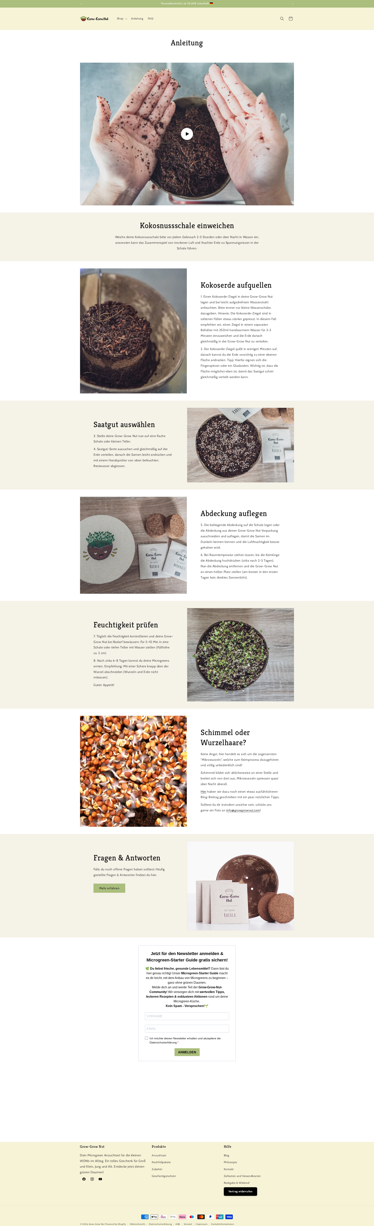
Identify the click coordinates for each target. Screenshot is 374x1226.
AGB (178, 1223)
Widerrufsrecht (137, 1223)
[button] (122, 18)
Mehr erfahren (109, 888)
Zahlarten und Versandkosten (242, 1176)
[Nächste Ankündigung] (292, 3)
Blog (226, 1155)
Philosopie (230, 1162)
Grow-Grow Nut (97, 1224)
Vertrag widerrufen (240, 1191)
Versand (188, 1223)
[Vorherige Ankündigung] (81, 3)
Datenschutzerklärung (160, 1223)
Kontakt (229, 1169)
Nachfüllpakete (161, 1162)
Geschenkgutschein (164, 1176)
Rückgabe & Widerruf (237, 1183)
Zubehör (157, 1169)
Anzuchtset (159, 1155)
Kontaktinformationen (222, 1223)
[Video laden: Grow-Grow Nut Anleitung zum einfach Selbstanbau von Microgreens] (187, 134)
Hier (203, 791)
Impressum (201, 1223)
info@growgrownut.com (243, 810)
